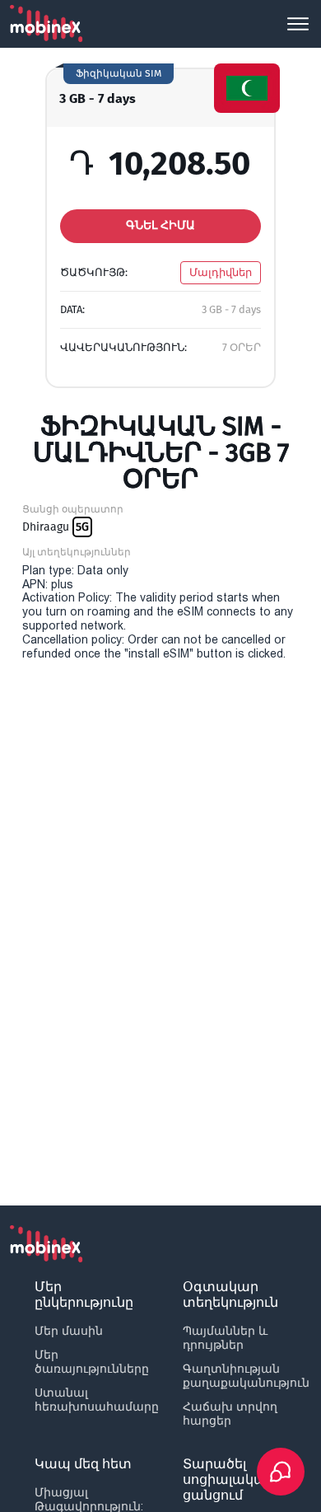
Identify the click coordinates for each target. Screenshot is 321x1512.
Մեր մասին (69, 1330)
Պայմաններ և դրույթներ (225, 1337)
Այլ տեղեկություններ (76, 552)
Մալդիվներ (220, 272)
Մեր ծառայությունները (92, 1361)
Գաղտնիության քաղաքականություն (246, 1375)
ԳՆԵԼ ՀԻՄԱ (160, 225)
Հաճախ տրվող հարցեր (230, 1413)
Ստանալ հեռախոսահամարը (97, 1399)
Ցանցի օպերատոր (72, 509)
